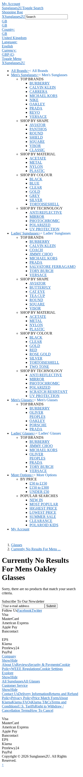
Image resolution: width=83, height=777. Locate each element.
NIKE (34, 100)
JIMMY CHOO (41, 254)
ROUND (36, 133)
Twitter (37, 610)
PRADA (36, 108)
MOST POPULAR (44, 504)
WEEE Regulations (25, 669)
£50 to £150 (38, 483)
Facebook (24, 610)
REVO (35, 112)
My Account (11, 4)
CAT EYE (37, 292)
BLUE (34, 183)
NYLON (36, 167)
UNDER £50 (39, 492)
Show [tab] (6, 660)
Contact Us (10, 694)
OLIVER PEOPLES (37, 414)
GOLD (35, 192)
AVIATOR (38, 125)
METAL (36, 162)
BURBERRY (40, 83)
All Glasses (31, 681)
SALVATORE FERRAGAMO (53, 267)
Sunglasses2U (12, 8)
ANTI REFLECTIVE (46, 212)
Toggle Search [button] (32, 8)
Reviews (22, 665)
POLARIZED (40, 225)
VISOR (35, 146)
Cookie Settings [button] (51, 669)
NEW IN (36, 500)
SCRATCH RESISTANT (49, 392)
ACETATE (38, 158)
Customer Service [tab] (15, 685)
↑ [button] (3, 765)
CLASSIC (37, 150)
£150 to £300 (39, 487)
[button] (41, 21)
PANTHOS (38, 129)
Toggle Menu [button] (11, 59)
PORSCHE (38, 425)
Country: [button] (8, 29)
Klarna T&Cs (41, 702)
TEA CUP (37, 296)
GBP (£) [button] (8, 54)
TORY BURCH (41, 271)
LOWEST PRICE (43, 512)
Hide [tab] (14, 660)
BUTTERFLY (40, 287)
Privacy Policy (21, 698)
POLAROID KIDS (44, 525)
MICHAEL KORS (43, 96)
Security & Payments (44, 665)
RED (33, 350)
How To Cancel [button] (41, 710)
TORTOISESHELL (44, 204)
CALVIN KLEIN (43, 87)
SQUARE (37, 142)
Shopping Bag (12, 12)
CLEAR (36, 187)
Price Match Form (45, 698)
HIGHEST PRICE (43, 508)
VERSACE (38, 117)
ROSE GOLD (40, 354)
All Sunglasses (12, 681)
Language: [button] (9, 42)
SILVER (36, 200)
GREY (35, 196)
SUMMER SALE (43, 517)
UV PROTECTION (44, 229)
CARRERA (38, 92)
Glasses (16, 545)
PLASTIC (37, 171)
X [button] (3, 17)
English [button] (7, 46)
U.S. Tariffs (26, 706)
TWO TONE (39, 367)
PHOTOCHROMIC (45, 221)
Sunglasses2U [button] (15, 17)
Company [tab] (9, 656)
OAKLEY (37, 104)
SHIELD (36, 137)
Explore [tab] (7, 673)
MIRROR (37, 217)
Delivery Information (33, 694)
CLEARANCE (41, 521)
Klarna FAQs (21, 702)
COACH (36, 250)
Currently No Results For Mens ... (36, 549)
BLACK (36, 179)
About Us (9, 665)
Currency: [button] (9, 50)
